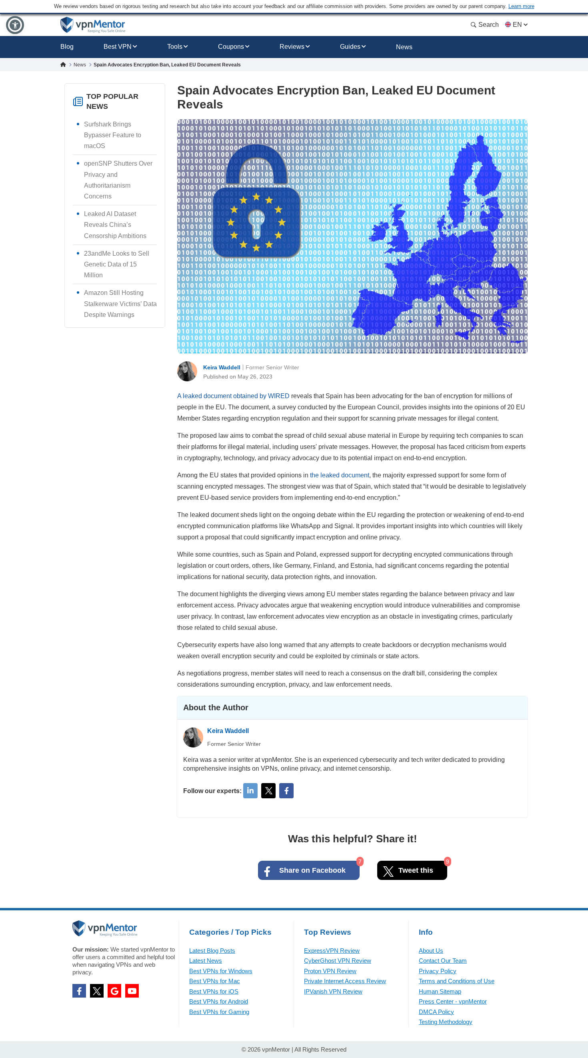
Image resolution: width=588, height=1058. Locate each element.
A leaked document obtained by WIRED (233, 396)
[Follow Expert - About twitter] (268, 790)
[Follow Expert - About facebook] (286, 790)
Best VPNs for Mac (214, 981)
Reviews (292, 46)
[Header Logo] (93, 25)
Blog (67, 46)
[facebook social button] (79, 991)
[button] (15, 25)
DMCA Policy (436, 1011)
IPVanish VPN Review (333, 991)
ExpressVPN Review (332, 950)
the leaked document (339, 475)
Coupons (231, 46)
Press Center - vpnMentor (453, 1001)
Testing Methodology (445, 1021)
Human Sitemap (440, 991)
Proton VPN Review (330, 971)
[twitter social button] (97, 991)
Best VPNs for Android (218, 1001)
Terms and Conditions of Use (456, 981)
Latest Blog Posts (212, 950)
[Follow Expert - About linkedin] (250, 790)
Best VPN (118, 46)
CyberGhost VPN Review (337, 960)
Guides (350, 46)
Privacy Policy (437, 971)
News (404, 47)
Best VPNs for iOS (213, 991)
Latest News (205, 960)
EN (517, 24)
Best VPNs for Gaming (219, 1011)
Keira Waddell (221, 367)
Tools (174, 46)
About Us (431, 950)
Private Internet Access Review (345, 981)
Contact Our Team (443, 960)
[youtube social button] (132, 991)
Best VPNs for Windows (220, 971)
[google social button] (114, 991)
